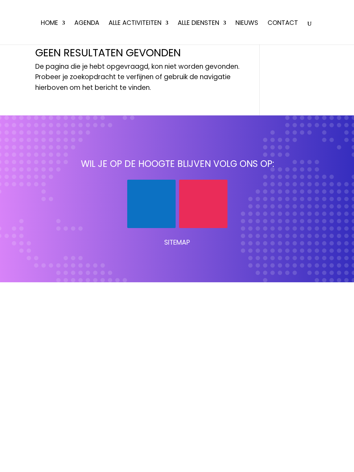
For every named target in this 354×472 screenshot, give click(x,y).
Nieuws (246, 23)
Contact (283, 23)
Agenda (86, 23)
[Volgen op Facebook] (151, 204)
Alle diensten (198, 23)
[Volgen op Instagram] (203, 204)
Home (49, 23)
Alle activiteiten (135, 23)
